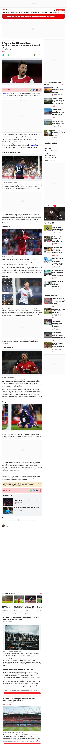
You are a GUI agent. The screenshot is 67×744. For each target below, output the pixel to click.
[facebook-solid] (34, 90)
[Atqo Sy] (3, 525)
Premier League (6, 93)
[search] (54, 10)
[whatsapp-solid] (31, 90)
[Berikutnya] (42, 589)
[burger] (64, 12)
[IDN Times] (6, 10)
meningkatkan (34, 145)
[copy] (40, 90)
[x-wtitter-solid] (37, 90)
